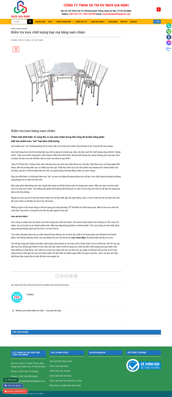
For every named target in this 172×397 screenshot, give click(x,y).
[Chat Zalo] (168, 48)
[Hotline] (168, 25)
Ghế (50, 22)
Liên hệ (133, 22)
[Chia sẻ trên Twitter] (62, 276)
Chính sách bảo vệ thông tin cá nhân (65, 381)
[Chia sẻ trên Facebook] (57, 276)
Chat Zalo (12, 380)
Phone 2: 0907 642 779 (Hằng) (24, 371)
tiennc (40, 40)
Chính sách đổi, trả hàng (60, 376)
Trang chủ (40, 22)
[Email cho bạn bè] (66, 276)
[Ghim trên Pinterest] (71, 276)
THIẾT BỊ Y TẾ (81, 22)
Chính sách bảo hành (58, 366)
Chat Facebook (14, 385)
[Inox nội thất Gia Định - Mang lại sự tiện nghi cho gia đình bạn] (21, 9)
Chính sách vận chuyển (59, 371)
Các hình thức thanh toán (60, 361)
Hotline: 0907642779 (16, 391)
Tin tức (123, 22)
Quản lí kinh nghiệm (19, 29)
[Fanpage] (168, 37)
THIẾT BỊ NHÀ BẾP (63, 22)
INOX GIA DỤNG (97, 22)
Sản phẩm (112, 22)
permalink (65, 285)
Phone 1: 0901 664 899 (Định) (24, 376)
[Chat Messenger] (168, 42)
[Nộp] (30, 21)
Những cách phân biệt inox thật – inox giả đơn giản (38, 310)
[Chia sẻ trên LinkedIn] (75, 276)
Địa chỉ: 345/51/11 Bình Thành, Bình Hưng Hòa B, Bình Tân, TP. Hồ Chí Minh (28, 365)
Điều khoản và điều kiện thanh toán (65, 385)
